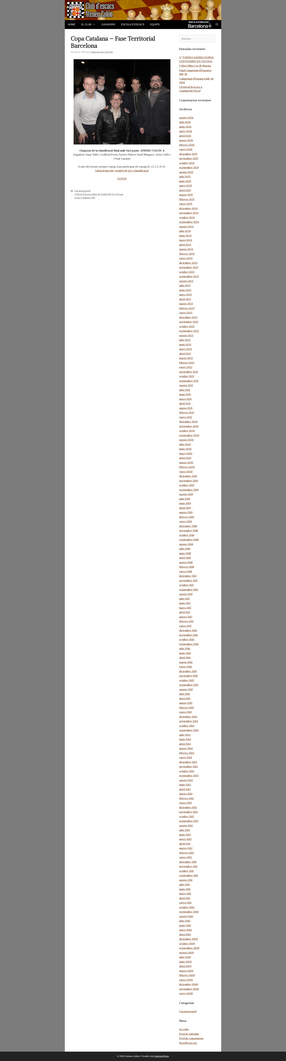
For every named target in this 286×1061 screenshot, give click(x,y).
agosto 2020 (186, 439)
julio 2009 (185, 957)
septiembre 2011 (188, 875)
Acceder (184, 1029)
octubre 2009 (187, 943)
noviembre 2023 (188, 267)
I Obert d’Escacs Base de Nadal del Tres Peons (98, 194)
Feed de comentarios (191, 1038)
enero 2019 (185, 521)
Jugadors (108, 24)
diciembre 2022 (188, 317)
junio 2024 (185, 235)
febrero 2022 (186, 362)
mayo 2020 (185, 453)
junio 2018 (185, 553)
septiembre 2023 (189, 276)
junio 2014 (185, 739)
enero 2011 (185, 902)
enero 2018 (185, 571)
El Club (86, 24)
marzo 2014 (186, 748)
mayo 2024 (185, 240)
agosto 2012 (186, 825)
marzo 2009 (186, 970)
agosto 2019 (186, 494)
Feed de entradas (189, 1034)
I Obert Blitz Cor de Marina (195, 65)
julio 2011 (184, 884)
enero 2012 (185, 857)
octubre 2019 (186, 485)
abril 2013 (185, 789)
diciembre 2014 (188, 716)
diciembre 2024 (188, 208)
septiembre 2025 (189, 167)
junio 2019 (185, 503)
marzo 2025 (186, 194)
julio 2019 (184, 499)
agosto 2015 (186, 689)
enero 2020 (186, 471)
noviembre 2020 (189, 426)
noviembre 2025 (188, 158)
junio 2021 (185, 394)
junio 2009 (185, 961)
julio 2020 (185, 444)
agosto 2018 (186, 544)
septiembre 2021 (188, 381)
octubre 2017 (186, 585)
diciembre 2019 (188, 476)
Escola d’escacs (132, 24)
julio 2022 (185, 340)
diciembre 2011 (187, 862)
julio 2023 (185, 285)
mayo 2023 (185, 294)
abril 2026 (185, 135)
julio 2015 (184, 694)
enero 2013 (185, 802)
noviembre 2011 (188, 866)
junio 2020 (185, 449)
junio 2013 (185, 784)
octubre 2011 (186, 871)
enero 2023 (185, 312)
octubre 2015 (186, 680)
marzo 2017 (185, 617)
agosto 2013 (186, 780)
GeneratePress (161, 1056)
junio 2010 (185, 925)
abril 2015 (184, 698)
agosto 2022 (186, 335)
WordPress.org (188, 1043)
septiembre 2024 (189, 222)
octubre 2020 (187, 430)
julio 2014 (184, 734)
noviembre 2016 (188, 635)
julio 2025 (184, 176)
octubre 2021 (186, 376)
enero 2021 (185, 417)
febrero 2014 (186, 753)
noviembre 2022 (188, 321)
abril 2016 (185, 657)
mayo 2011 (185, 893)
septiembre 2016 (189, 644)
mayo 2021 (185, 399)
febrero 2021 (186, 412)
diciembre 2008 (188, 984)
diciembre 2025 (188, 154)
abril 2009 (185, 966)
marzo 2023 (186, 303)
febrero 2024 (187, 253)
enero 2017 (185, 626)
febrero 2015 (186, 707)
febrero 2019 (186, 517)
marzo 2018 (186, 562)
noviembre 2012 (188, 812)
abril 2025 (185, 190)
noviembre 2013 (188, 766)
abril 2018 (185, 557)
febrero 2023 (186, 308)
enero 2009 (186, 980)
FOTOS (122, 178)
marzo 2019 (186, 512)
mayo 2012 (185, 839)
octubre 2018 (186, 535)
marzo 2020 (186, 462)
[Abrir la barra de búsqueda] (217, 24)
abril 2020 (185, 458)
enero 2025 (185, 203)
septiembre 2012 (188, 821)
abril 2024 (185, 244)
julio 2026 (185, 122)
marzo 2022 (186, 358)
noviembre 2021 (188, 371)
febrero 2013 (186, 798)
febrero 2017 (186, 621)
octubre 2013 (186, 771)
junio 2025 (185, 181)
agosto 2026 (186, 117)
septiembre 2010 (189, 911)
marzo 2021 (185, 408)
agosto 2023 (186, 281)
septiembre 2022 (189, 331)
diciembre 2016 (188, 630)
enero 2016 (185, 666)
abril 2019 (185, 508)
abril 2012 (185, 843)
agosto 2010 (186, 916)
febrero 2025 (186, 199)
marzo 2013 (185, 793)
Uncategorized (82, 190)
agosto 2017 (186, 594)
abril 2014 (185, 744)
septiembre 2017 (188, 589)
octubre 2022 (187, 326)
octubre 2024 (187, 217)
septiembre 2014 (189, 730)
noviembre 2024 (188, 213)
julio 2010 (184, 920)
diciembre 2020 (188, 421)
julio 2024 (185, 231)
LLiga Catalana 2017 (84, 197)
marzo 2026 (186, 140)
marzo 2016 (186, 662)
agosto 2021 (186, 385)
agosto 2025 (186, 172)
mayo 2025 (185, 185)
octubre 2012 (186, 816)
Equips (155, 24)
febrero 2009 (187, 975)
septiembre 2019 (189, 489)
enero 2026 (185, 149)
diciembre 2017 (188, 576)
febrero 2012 (186, 852)
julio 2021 (184, 390)
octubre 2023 (187, 272)
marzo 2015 (185, 703)
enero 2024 (185, 258)
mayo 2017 (185, 607)
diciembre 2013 (188, 762)
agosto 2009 (186, 952)
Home (71, 24)
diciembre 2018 (188, 526)
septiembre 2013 (188, 775)
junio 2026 (185, 126)
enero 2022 (185, 367)
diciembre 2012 (188, 807)
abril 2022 (185, 353)
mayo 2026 (185, 131)
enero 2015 (185, 712)
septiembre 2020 (189, 435)
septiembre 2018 (189, 539)
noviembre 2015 (188, 675)
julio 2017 (184, 598)
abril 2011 (184, 898)
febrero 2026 (187, 145)
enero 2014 (185, 757)
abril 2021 (185, 403)
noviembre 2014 (188, 721)
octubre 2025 (186, 163)
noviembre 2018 (188, 530)
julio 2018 (184, 548)
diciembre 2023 (188, 263)
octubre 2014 (186, 725)
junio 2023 (185, 290)
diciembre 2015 (188, 671)
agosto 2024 (186, 226)
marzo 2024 (186, 249)
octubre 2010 (186, 907)
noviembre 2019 (188, 480)
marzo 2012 (185, 848)
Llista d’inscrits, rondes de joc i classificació (122, 170)
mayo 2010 (185, 930)
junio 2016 (185, 653)
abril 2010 (185, 934)
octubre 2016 (186, 639)
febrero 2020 (187, 467)
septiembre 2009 (189, 948)
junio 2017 (185, 603)
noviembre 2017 (188, 580)
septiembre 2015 (188, 685)
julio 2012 (184, 830)
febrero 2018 (186, 567)
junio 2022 (185, 344)
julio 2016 (184, 648)
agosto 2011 (185, 880)
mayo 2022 (185, 349)
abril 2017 (184, 612)
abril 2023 (185, 299)
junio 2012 (185, 834)
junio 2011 (184, 889)
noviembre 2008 (189, 989)
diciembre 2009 (188, 939)
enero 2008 (186, 993)
